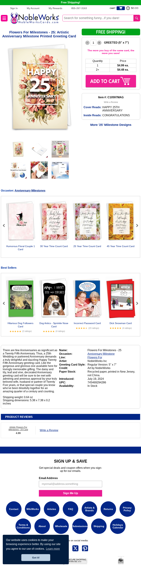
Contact (13, 509)
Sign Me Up (70, 493)
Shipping (99, 526)
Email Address (48, 478)
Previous (5, 225)
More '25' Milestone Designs (110, 125)
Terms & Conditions (23, 526)
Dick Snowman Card (121, 323)
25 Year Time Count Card (87, 246)
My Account (33, 8)
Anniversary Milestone (101, 353)
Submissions (80, 526)
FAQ (70, 509)
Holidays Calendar (118, 526)
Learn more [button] (53, 548)
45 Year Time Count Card (120, 246)
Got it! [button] (36, 557)
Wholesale (61, 526)
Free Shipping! (70, 2)
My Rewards (55, 8)
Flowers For (95, 357)
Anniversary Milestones (30, 190)
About (42, 526)
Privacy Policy (127, 509)
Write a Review (111, 102)
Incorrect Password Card (87, 323)
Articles (51, 509)
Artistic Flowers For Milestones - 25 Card (18, 428)
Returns (108, 509)
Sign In (14, 8)
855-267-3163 (79, 8)
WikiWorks (32, 509)
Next (135, 225)
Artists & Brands (89, 509)
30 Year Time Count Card (54, 246)
